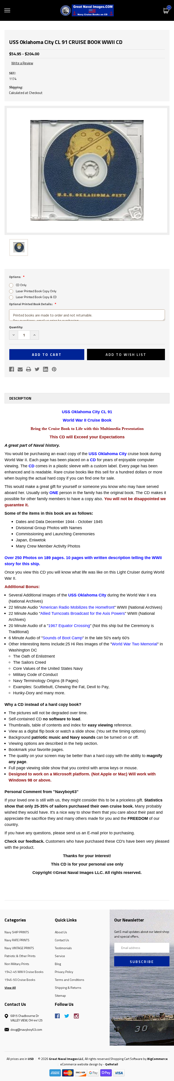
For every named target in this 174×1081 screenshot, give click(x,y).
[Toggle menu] (7, 10)
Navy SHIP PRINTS (17, 932)
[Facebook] (11, 369)
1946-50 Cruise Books (20, 979)
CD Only (21, 284)
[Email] (20, 369)
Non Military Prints (17, 963)
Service (60, 955)
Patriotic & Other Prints (20, 955)
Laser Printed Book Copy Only (36, 291)
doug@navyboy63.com (26, 1029)
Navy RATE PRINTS (17, 940)
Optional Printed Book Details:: (31, 304)
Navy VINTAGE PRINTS (19, 948)
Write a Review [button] (22, 63)
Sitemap (60, 995)
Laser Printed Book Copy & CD (36, 296)
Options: (15, 276)
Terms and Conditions (69, 979)
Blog (58, 963)
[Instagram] (76, 1015)
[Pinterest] (54, 369)
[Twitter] (37, 369)
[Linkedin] (45, 369)
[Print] (28, 369)
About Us (61, 932)
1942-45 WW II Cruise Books (24, 971)
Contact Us (62, 940)
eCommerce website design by (81, 1064)
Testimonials (63, 948)
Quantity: (16, 327)
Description (20, 398)
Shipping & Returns (68, 987)
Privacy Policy (64, 971)
